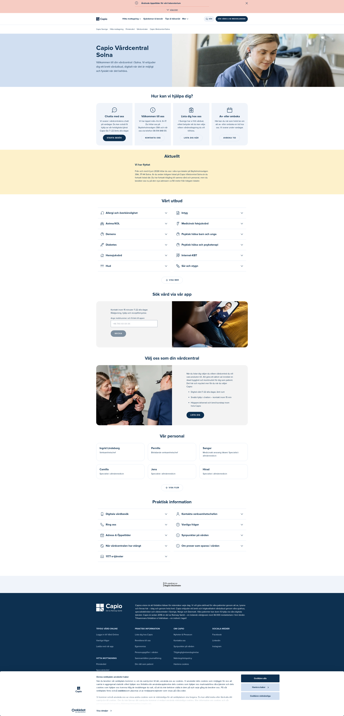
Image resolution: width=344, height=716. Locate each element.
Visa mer (174, 280)
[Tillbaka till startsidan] (101, 19)
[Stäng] (246, 3)
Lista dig (195, 415)
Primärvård (130, 29)
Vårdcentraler (142, 29)
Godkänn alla (260, 678)
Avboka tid (229, 138)
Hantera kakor (258, 687)
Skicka (118, 333)
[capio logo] (109, 608)
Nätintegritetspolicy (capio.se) (136, 703)
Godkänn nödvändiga (260, 696)
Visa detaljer (102, 711)
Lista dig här (191, 138)
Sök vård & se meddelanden (232, 19)
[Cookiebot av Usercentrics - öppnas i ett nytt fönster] (78, 711)
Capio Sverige (102, 29)
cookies (122, 691)
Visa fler (174, 488)
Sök (210, 19)
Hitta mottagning (116, 29)
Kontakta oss (153, 138)
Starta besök (114, 138)
